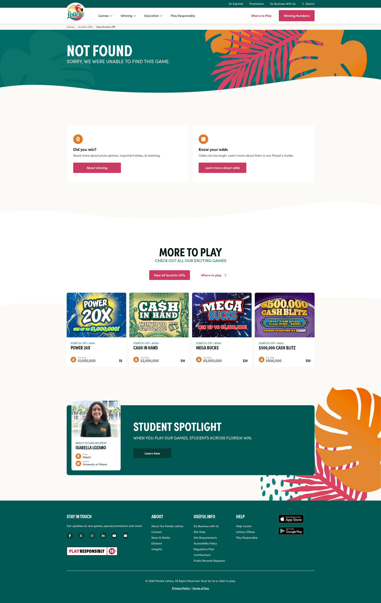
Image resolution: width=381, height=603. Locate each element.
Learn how (152, 453)
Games (103, 15)
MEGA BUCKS (207, 347)
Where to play (211, 275)
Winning (126, 15)
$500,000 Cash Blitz (277, 347)
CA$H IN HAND (145, 347)
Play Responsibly (183, 15)
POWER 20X (80, 347)
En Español (236, 4)
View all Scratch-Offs (169, 275)
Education (151, 15)
